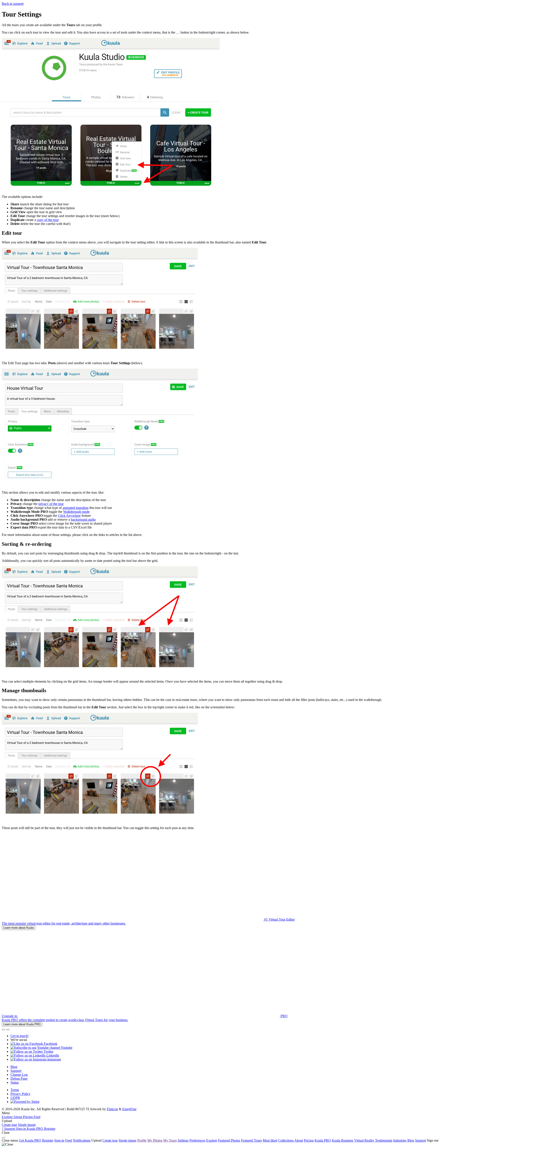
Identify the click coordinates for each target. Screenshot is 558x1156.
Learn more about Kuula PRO (22, 1024)
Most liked (270, 1140)
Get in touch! (19, 1036)
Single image (27, 1125)
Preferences (197, 1140)
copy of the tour (48, 220)
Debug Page (18, 1078)
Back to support (13, 3)
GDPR (15, 1098)
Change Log (19, 1074)
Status (14, 1082)
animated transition (75, 508)
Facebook (50, 1044)
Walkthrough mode (76, 511)
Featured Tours (251, 1140)
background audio (83, 519)
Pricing (309, 1140)
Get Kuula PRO (30, 1140)
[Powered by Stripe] (24, 1101)
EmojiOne (129, 1109)
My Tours (170, 1140)
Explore (211, 1140)
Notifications (81, 1140)
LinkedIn (52, 1055)
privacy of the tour (51, 504)
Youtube (66, 1047)
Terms (14, 1090)
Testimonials (383, 1140)
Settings (183, 1140)
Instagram (53, 1059)
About (298, 1140)
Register (47, 1140)
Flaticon (112, 1109)
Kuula (323, 1140)
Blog (13, 1067)
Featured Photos (229, 1140)
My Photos (154, 1140)
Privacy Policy (20, 1094)
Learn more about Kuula (18, 927)
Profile (141, 1140)
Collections (286, 1140)
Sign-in (59, 1140)
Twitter (48, 1051)
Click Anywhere (69, 515)
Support (15, 1071)
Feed (68, 1140)
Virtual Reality (364, 1140)
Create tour (9, 1125)
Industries (400, 1140)
